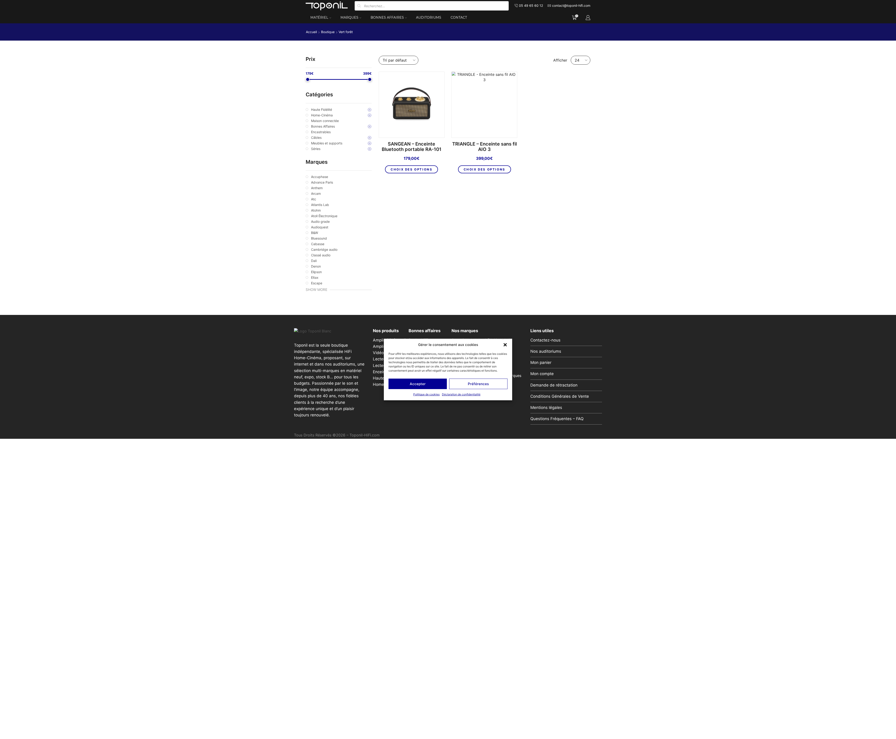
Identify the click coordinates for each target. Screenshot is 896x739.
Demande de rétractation (554, 385)
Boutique (328, 32)
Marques (349, 17)
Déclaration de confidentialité (461, 394)
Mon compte (542, 373)
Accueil (311, 32)
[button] (505, 344)
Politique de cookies (426, 394)
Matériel (319, 17)
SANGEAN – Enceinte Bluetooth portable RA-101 (411, 146)
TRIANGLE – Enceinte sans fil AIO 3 (484, 146)
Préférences (478, 384)
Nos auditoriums (545, 351)
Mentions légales (546, 407)
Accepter (418, 384)
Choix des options (411, 169)
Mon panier (540, 362)
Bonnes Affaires (387, 17)
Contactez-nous (545, 340)
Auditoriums (428, 17)
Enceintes (382, 372)
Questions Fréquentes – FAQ (557, 418)
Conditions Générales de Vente (559, 396)
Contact (459, 17)
